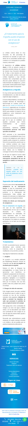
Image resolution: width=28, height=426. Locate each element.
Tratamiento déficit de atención (14, 365)
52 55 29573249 (14, 10)
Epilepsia (14, 363)
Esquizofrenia (14, 374)
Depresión (14, 373)
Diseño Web (16, 414)
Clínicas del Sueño (14, 362)
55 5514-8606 (9, 7)
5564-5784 (18, 419)
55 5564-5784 (18, 7)
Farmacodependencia (14, 371)
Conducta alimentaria (14, 376)
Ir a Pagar (10, 385)
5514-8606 (11, 419)
